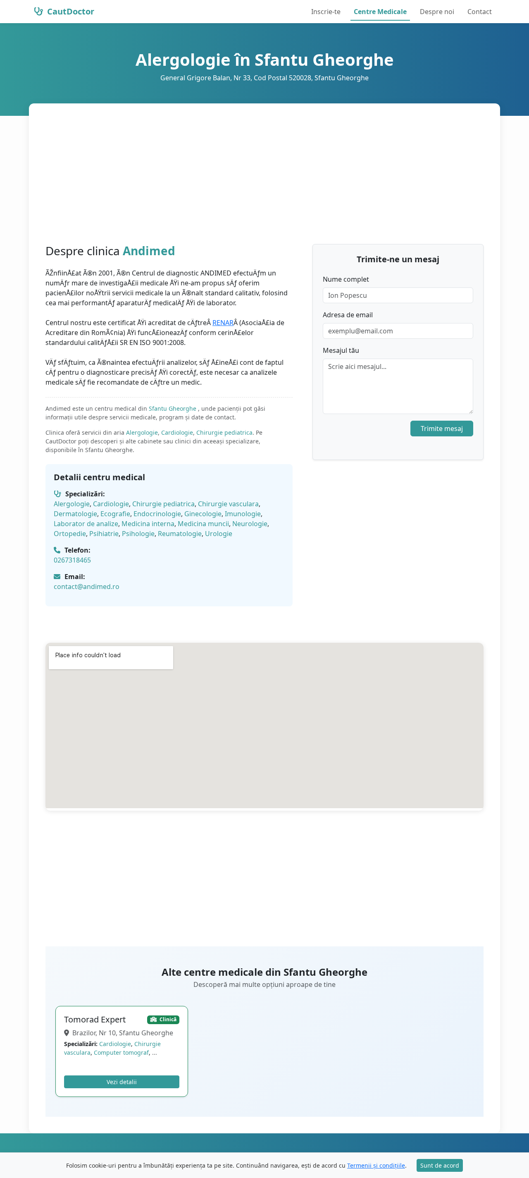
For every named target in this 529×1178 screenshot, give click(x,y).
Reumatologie (180, 533)
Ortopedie (70, 533)
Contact (479, 11)
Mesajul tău (341, 350)
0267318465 (72, 560)
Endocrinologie (157, 513)
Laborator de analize (86, 523)
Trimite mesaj (442, 428)
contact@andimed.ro (86, 586)
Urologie (218, 533)
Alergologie (142, 432)
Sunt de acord (439, 1165)
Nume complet (346, 279)
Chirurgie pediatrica (224, 432)
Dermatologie (75, 513)
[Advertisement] (264, 182)
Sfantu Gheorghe (173, 408)
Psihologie (138, 533)
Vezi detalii (122, 1082)
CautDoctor (69, 11)
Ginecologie (203, 513)
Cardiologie (177, 432)
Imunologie (243, 513)
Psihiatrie (104, 533)
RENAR (223, 322)
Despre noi (437, 11)
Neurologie (249, 523)
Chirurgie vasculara (228, 503)
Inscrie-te (326, 11)
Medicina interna (148, 523)
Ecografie (115, 513)
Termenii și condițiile (376, 1165)
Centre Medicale (380, 11)
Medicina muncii (203, 523)
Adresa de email (348, 314)
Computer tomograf (121, 1052)
